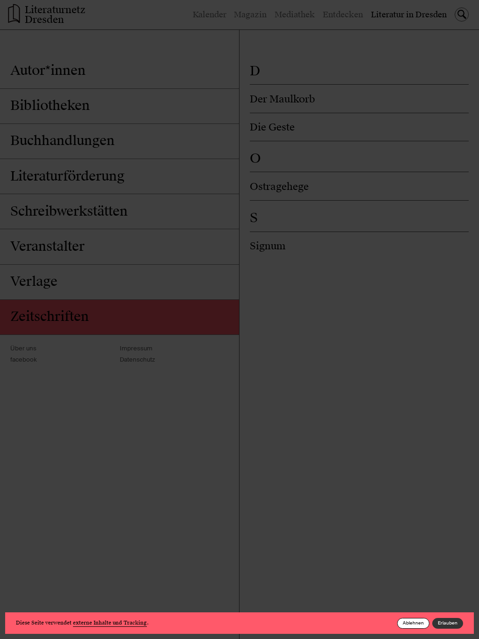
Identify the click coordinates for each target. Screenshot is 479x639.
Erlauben (447, 623)
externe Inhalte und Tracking (110, 622)
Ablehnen (413, 623)
